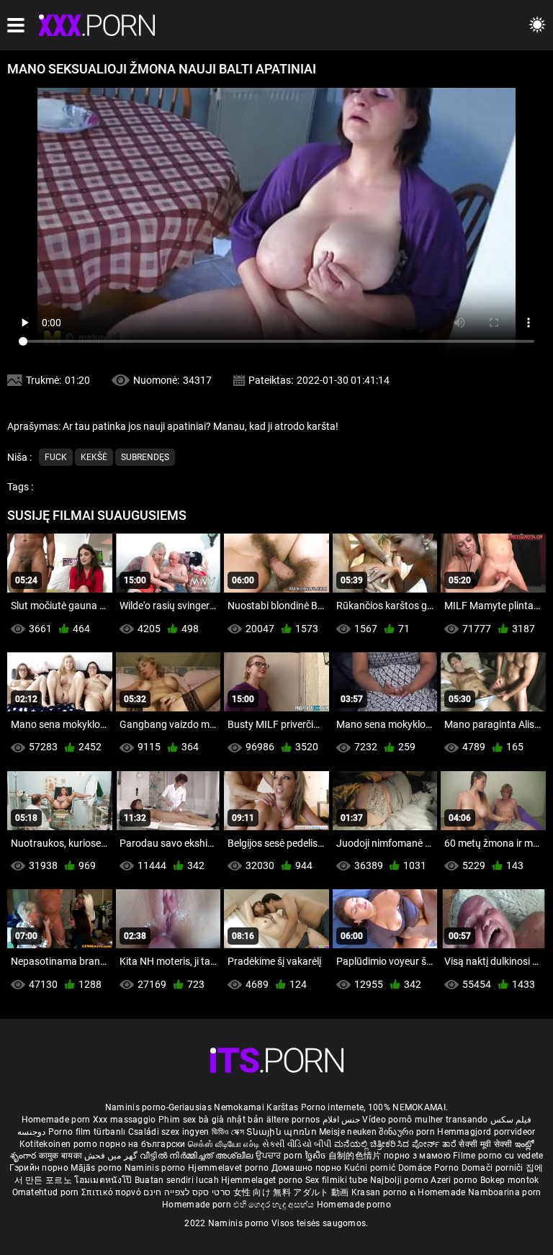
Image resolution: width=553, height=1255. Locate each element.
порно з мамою (417, 1156)
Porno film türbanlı (87, 1132)
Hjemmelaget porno (263, 1180)
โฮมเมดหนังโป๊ (104, 1180)
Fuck (56, 457)
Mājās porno (98, 1168)
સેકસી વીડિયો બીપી (297, 1144)
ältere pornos (293, 1120)
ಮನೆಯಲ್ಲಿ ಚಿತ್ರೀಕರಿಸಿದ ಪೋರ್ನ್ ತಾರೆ (396, 1144)
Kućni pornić (371, 1168)
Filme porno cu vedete (498, 1156)
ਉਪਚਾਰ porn (280, 1156)
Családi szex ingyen (169, 1132)
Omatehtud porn (47, 1192)
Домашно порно (307, 1168)
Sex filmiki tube (336, 1180)
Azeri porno (455, 1180)
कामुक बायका (61, 1156)
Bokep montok (509, 1180)
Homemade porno (354, 1205)
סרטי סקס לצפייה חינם (186, 1192)
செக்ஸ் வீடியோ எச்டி (223, 1144)
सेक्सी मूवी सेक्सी (485, 1144)
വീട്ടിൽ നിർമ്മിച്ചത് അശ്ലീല (198, 1156)
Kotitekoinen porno (59, 1144)
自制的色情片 (356, 1156)
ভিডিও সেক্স (228, 1132)
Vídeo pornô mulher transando (424, 1120)
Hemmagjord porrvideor (486, 1132)
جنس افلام (341, 1120)
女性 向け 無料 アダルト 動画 (291, 1192)
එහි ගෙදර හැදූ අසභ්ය (275, 1205)
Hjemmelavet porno (229, 1168)
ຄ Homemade (439, 1192)
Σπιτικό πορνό (112, 1192)
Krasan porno (380, 1192)
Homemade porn (57, 1120)
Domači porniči (494, 1168)
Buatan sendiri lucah (178, 1180)
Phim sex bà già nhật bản (211, 1120)
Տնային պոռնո (282, 1132)
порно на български (142, 1144)
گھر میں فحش (112, 1156)
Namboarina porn (504, 1192)
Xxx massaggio (124, 1120)
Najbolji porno (399, 1180)
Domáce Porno (430, 1168)
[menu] (15, 25)
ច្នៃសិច (316, 1156)
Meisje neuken (348, 1132)
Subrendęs (145, 457)
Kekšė (94, 457)
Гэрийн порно (40, 1168)
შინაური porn (408, 1132)
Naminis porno (156, 1168)
